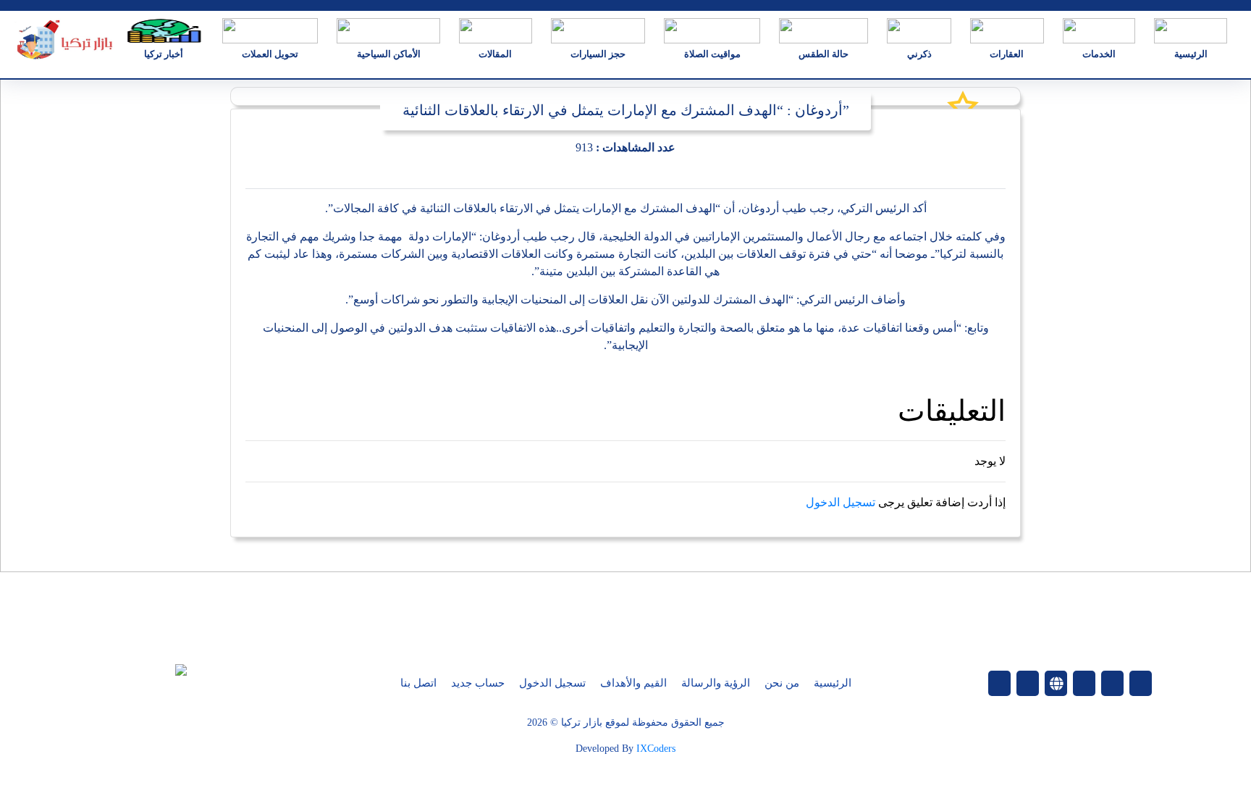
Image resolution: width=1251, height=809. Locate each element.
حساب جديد (478, 683)
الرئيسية (832, 683)
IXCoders (655, 748)
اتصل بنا (418, 683)
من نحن (781, 683)
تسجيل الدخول (840, 502)
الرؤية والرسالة (715, 683)
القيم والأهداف (633, 683)
